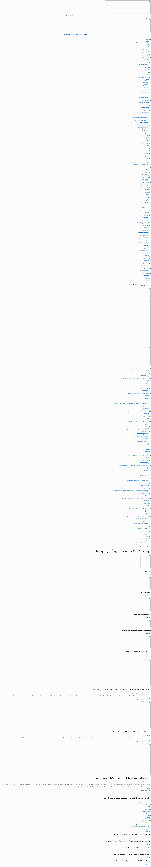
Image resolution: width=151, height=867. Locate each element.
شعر (147, 140)
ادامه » (149, 698)
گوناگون (148, 135)
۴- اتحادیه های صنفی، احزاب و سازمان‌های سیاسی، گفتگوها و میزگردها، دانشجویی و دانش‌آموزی (132, 403)
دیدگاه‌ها (148, 54)
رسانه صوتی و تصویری (144, 148)
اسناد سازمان (146, 125)
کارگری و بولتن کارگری (145, 57)
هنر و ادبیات (146, 138)
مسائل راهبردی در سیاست (144, 89)
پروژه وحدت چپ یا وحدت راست (142, 614)
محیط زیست (145, 87)
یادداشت (147, 47)
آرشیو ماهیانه (147, 809)
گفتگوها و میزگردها (145, 56)
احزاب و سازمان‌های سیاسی (143, 77)
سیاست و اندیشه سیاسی (144, 94)
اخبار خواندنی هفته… (145, 143)
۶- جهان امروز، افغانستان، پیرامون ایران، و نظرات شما (139, 421)
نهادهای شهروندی (146, 60)
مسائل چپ (147, 75)
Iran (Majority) (84, 34)
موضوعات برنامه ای (145, 92)
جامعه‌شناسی (146, 391)
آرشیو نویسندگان (146, 811)
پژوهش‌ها (147, 90)
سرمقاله (148, 46)
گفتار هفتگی (146, 376)
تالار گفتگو (147, 133)
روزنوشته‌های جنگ (145, 52)
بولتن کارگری (146, 59)
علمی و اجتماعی (146, 141)
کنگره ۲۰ (146, 118)
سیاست (148, 74)
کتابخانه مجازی (147, 146)
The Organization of (68, 34)
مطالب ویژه (147, 451)
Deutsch (147, 158)
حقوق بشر (147, 70)
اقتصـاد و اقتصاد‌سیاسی (143, 97)
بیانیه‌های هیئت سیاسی (144, 107)
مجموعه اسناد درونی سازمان (142, 127)
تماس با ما (148, 150)
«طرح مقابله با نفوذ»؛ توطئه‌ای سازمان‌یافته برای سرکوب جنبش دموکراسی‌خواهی (120, 689)
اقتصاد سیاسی (146, 95)
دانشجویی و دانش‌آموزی (144, 65)
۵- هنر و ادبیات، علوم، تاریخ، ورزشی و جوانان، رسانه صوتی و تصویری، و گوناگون (135, 411)
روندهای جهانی (145, 85)
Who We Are (146, 153)
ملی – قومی (146, 69)
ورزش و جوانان (146, 137)
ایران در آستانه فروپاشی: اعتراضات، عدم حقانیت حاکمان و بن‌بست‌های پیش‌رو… (121, 778)
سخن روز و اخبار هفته (145, 49)
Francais (147, 156)
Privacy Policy (146, 44)
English (147, 155)
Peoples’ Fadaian (76, 34)
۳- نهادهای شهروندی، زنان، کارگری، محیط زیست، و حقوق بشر (138, 393)
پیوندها (148, 807)
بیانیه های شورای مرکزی (143, 108)
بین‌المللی (146, 80)
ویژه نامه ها (146, 51)
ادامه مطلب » (148, 574)
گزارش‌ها (147, 67)
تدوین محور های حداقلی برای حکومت (140, 117)
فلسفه (146, 98)
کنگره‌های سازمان (145, 112)
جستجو (149, 542)
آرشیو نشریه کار (146, 123)
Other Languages (146, 151)
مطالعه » (149, 788)
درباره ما (147, 41)
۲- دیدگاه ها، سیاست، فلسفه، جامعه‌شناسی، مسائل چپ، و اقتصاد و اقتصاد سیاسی (134, 378)
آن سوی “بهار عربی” (145, 592)
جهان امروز (147, 79)
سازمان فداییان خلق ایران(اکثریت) (143, 100)
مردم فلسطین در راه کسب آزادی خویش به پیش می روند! (136, 630)
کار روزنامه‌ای (145, 132)
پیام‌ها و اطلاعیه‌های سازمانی (143, 110)
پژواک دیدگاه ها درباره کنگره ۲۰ (141, 120)
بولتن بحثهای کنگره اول (143, 113)
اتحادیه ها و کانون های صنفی (143, 64)
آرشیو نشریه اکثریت (144, 128)
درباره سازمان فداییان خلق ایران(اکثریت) (141, 42)
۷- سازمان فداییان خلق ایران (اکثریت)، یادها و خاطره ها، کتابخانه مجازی (136, 429)
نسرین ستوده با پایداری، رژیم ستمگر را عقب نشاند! (138, 651)
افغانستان (146, 84)
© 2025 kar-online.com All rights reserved (142, 827)
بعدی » (134, 699)
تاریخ (148, 145)
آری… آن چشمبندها (146, 571)
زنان (148, 62)
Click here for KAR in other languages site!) (76, 36)
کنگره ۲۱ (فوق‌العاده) (144, 122)
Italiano (147, 449)
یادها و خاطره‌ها (146, 103)
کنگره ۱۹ (146, 115)
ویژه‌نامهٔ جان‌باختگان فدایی (144, 102)
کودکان (147, 72)
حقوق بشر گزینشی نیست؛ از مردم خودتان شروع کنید (131, 731)
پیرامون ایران (145, 82)
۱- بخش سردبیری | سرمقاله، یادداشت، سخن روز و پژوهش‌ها (138, 368)
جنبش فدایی (146, 105)
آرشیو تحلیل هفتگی (144, 130)
